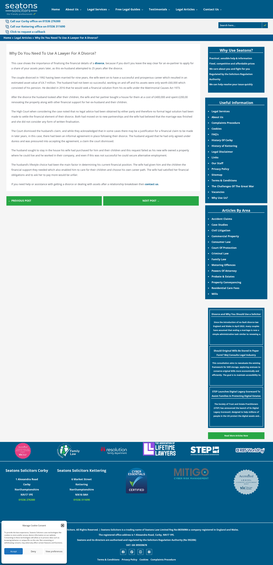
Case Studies (220, 224)
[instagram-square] (149, 552)
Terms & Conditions (224, 180)
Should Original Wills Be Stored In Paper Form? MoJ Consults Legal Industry (236, 353)
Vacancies (218, 192)
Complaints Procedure (226, 122)
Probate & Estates (223, 276)
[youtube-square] (142, 552)
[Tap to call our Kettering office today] (7, 31)
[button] (62, 525)
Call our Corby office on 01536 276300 (35, 21)
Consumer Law (221, 242)
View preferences (54, 551)
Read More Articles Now (236, 435)
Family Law (219, 259)
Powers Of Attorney (224, 270)
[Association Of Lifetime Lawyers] (159, 449)
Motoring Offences (223, 265)
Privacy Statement (39, 559)
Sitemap (217, 174)
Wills (215, 294)
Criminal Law (220, 253)
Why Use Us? (220, 197)
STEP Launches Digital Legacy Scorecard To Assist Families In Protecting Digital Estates (236, 394)
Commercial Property (225, 236)
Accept (13, 551)
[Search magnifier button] (265, 25)
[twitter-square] (133, 552)
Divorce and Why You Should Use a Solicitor (236, 314)
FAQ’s (215, 134)
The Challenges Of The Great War (233, 186)
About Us (217, 117)
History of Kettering (224, 146)
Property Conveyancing (226, 282)
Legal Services (221, 111)
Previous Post (19, 200)
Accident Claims (222, 219)
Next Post (151, 200)
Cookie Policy (25, 559)
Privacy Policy (220, 169)
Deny (33, 551)
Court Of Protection (224, 247)
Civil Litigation (221, 230)
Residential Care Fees (225, 288)
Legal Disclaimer (222, 151)
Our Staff (217, 163)
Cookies (217, 128)
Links (215, 157)
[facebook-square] (124, 552)
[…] (236, 339)
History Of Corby (222, 140)
